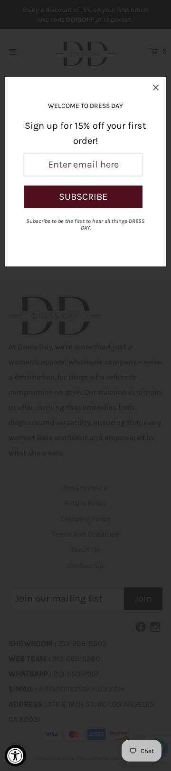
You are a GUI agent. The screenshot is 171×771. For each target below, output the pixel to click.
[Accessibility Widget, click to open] (15, 755)
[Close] (155, 87)
